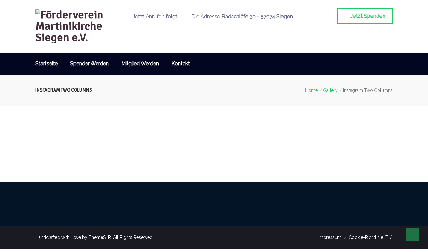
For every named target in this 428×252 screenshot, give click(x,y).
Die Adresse (241, 16)
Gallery (330, 90)
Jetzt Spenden (367, 16)
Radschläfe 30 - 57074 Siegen (257, 16)
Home (311, 90)
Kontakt (180, 63)
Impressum (329, 237)
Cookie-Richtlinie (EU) (371, 237)
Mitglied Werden (140, 63)
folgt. (172, 16)
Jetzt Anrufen (154, 16)
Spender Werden (89, 63)
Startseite (46, 63)
